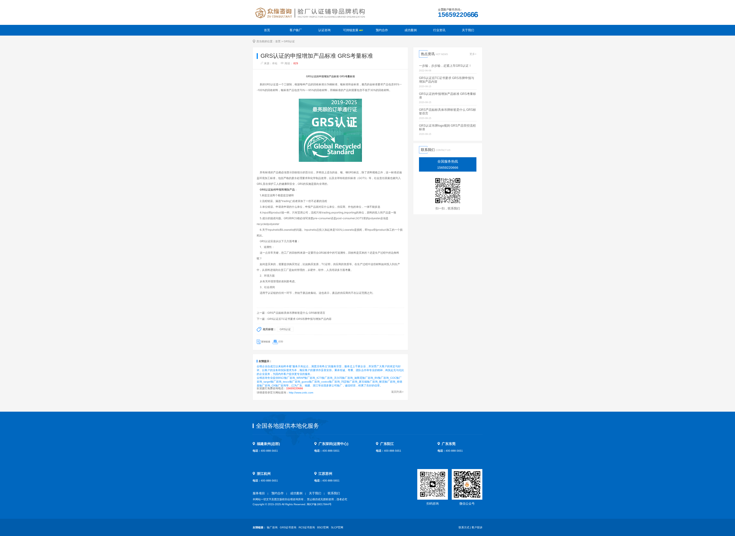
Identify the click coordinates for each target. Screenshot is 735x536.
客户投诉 (477, 527)
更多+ (473, 53)
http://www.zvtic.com (301, 392)
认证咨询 (324, 30)
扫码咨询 (432, 503)
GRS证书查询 (288, 527)
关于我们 (468, 30)
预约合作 (382, 30)
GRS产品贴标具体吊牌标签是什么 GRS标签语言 (296, 312)
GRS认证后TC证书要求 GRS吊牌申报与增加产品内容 (299, 318)
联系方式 (464, 527)
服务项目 (259, 493)
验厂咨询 (272, 527)
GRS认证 (289, 41)
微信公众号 (467, 503)
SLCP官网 (337, 527)
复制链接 (265, 341)
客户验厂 (296, 30)
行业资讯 (439, 30)
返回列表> (397, 391)
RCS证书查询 (307, 527)
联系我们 (334, 493)
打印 (280, 341)
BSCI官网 (323, 527)
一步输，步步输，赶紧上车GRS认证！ (445, 65)
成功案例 (410, 30)
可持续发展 (351, 30)
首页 (267, 30)
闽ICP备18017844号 (319, 504)
